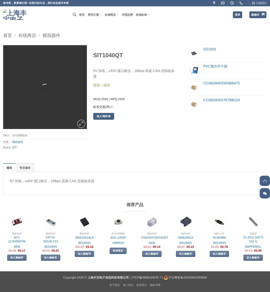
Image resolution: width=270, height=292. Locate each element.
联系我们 (141, 285)
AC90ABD (219, 237)
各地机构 (141, 14)
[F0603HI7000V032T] (152, 222)
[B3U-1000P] (118, 222)
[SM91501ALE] (84, 222)
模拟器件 (51, 35)
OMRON (118, 242)
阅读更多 (118, 250)
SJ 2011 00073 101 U (253, 239)
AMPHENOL (253, 246)
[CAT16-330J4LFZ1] (51, 222)
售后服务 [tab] (25, 167)
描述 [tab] (9, 167)
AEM (17, 246)
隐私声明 (155, 285)
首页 (82, 14)
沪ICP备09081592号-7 (146, 277)
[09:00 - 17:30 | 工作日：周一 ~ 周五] (232, 3)
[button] (259, 3)
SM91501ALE (84, 237)
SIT (14, 147)
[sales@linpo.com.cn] (223, 3)
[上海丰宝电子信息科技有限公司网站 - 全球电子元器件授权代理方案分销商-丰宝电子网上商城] (15, 14)
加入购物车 (16, 257)
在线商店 (110, 14)
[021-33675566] (241, 3)
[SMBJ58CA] (186, 222)
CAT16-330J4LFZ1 (50, 239)
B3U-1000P (118, 237)
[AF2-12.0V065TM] (17, 222)
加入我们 (128, 285)
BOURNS (51, 246)
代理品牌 (127, 14)
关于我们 (114, 285)
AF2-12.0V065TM (17, 239)
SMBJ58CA (185, 237)
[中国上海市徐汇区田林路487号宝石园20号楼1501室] (214, 3)
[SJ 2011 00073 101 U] (253, 222)
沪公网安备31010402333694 (188, 277)
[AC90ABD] (219, 222)
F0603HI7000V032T (155, 237)
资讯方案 (93, 14)
